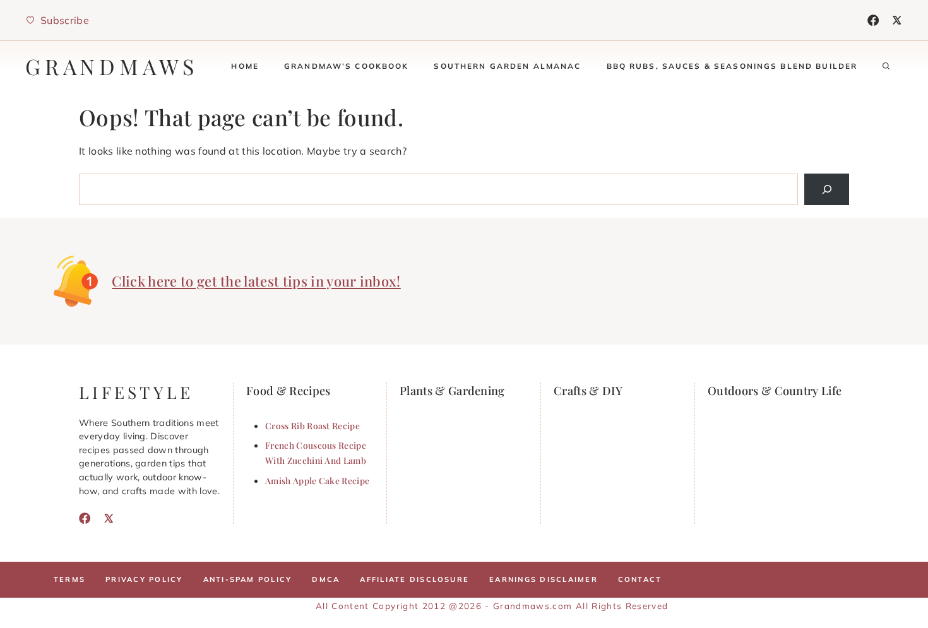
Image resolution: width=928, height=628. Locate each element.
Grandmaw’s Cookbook (346, 66)
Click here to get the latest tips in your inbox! (256, 280)
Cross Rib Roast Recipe (312, 425)
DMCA (326, 579)
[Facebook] (873, 20)
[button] (886, 66)
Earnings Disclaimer (543, 579)
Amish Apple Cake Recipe (317, 480)
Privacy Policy (143, 579)
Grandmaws (111, 66)
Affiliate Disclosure (414, 579)
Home (245, 66)
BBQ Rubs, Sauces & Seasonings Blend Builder (732, 66)
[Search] (826, 189)
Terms (69, 579)
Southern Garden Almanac (507, 66)
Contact (640, 579)
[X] (897, 20)
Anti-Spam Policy (247, 579)
